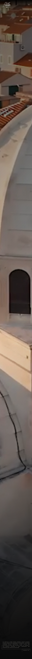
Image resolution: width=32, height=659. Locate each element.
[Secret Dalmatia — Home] (7, 4)
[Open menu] (28, 5)
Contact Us (26, 650)
